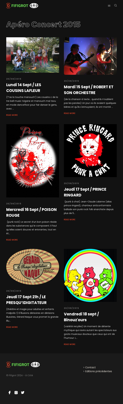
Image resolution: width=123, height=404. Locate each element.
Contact (90, 367)
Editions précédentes (98, 371)
